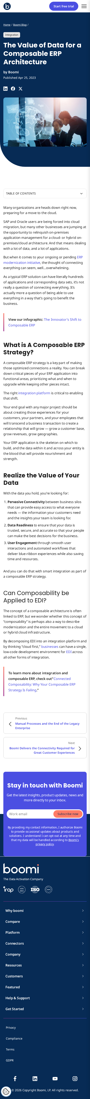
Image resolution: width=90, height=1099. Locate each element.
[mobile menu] (84, 6)
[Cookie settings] (6, 1091)
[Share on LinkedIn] (5, 89)
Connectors (14, 943)
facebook (15, 1079)
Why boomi (14, 910)
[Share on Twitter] (20, 89)
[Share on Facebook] (13, 89)
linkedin (35, 1079)
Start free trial (64, 6)
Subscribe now (68, 814)
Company (13, 954)
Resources (13, 965)
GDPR (10, 1060)
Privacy (11, 1027)
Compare (12, 921)
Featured (12, 987)
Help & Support (17, 998)
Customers (14, 976)
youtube (55, 1079)
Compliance (14, 1038)
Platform (12, 932)
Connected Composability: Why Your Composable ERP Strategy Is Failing (42, 684)
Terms (10, 1049)
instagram (75, 1079)
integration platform (34, 393)
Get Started (14, 1009)
